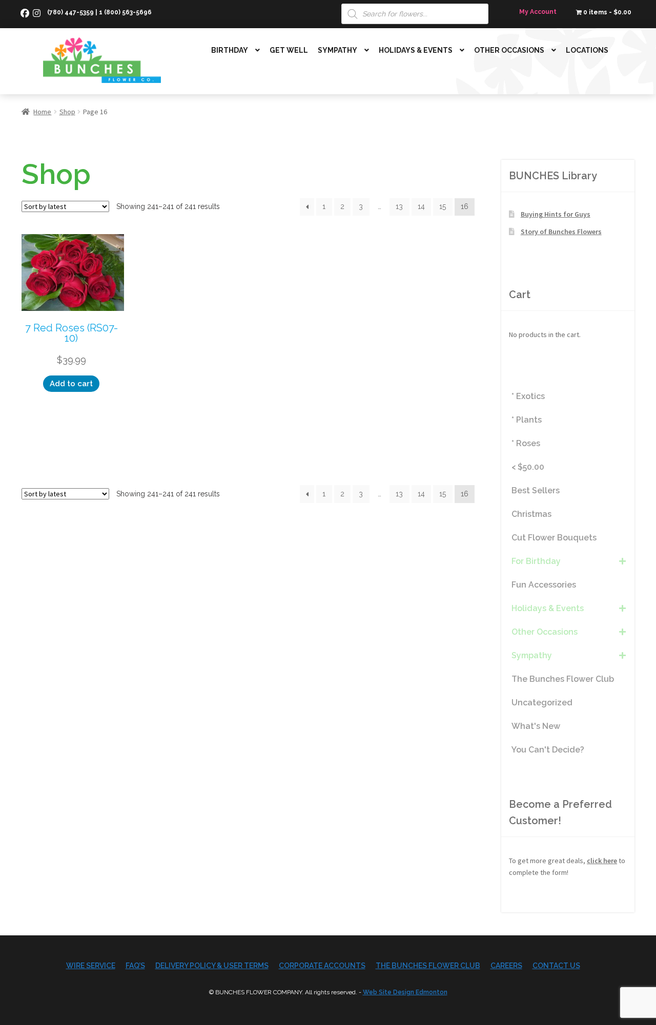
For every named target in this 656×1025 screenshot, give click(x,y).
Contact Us (556, 965)
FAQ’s (135, 965)
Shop (67, 111)
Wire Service (90, 965)
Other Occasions (509, 50)
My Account (538, 11)
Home (42, 111)
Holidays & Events (416, 50)
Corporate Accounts (322, 965)
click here (602, 860)
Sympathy (337, 50)
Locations (587, 50)
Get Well (289, 50)
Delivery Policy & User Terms (212, 965)
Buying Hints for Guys (555, 214)
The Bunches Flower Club (428, 965)
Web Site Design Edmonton (405, 992)
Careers (506, 965)
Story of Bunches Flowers (561, 231)
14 (421, 206)
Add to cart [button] (71, 383)
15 (442, 206)
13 (399, 206)
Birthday (229, 50)
